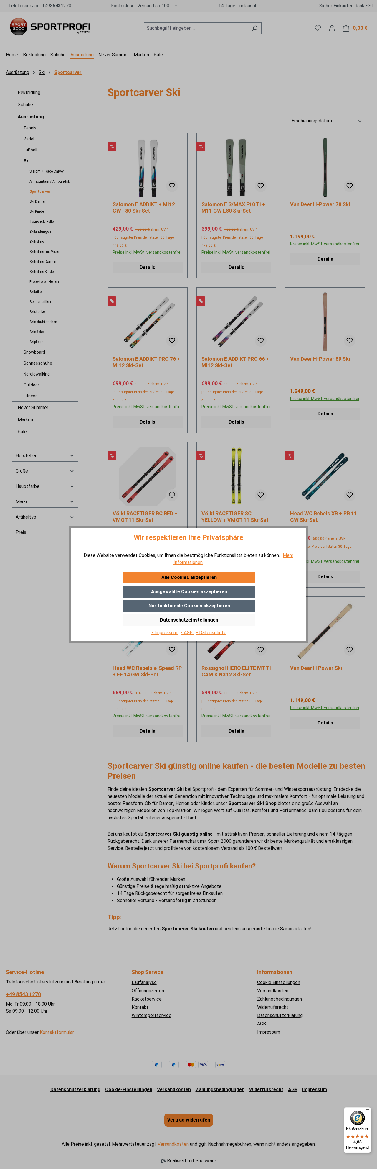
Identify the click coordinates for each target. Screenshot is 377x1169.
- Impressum (164, 632)
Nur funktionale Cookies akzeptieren (189, 606)
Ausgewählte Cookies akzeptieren (189, 591)
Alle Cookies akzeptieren (189, 577)
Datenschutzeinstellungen (189, 620)
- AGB (187, 632)
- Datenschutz (211, 632)
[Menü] (367, 1110)
